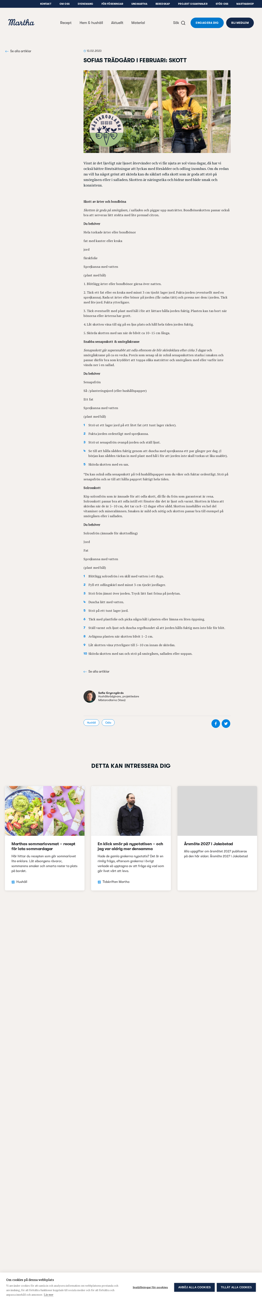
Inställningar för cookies (150, 1287)
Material (138, 23)
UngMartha (139, 3)
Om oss (65, 3)
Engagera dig (207, 22)
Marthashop (245, 3)
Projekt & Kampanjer (192, 3)
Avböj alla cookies (194, 1287)
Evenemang (85, 3)
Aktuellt (117, 23)
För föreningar (112, 3)
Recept (65, 23)
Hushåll (91, 722)
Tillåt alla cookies (236, 1287)
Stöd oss (222, 3)
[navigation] (21, 23)
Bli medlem (240, 22)
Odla (108, 722)
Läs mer (48, 1294)
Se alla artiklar (20, 51)
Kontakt (45, 3)
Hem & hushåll (91, 23)
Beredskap (163, 3)
